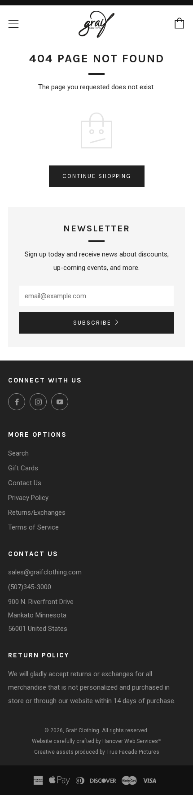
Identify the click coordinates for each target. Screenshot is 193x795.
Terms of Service (33, 527)
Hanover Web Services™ (132, 741)
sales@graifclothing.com (45, 572)
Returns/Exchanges (37, 512)
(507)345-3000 (29, 587)
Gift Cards (23, 468)
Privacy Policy (28, 498)
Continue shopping (96, 176)
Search (18, 453)
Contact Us (24, 483)
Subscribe (92, 322)
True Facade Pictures (132, 752)
